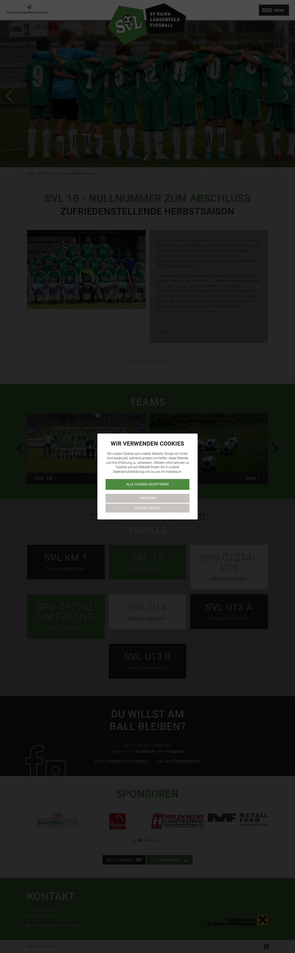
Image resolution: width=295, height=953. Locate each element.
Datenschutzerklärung (128, 472)
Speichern (147, 498)
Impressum (173, 472)
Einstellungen (147, 508)
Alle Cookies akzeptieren (147, 484)
